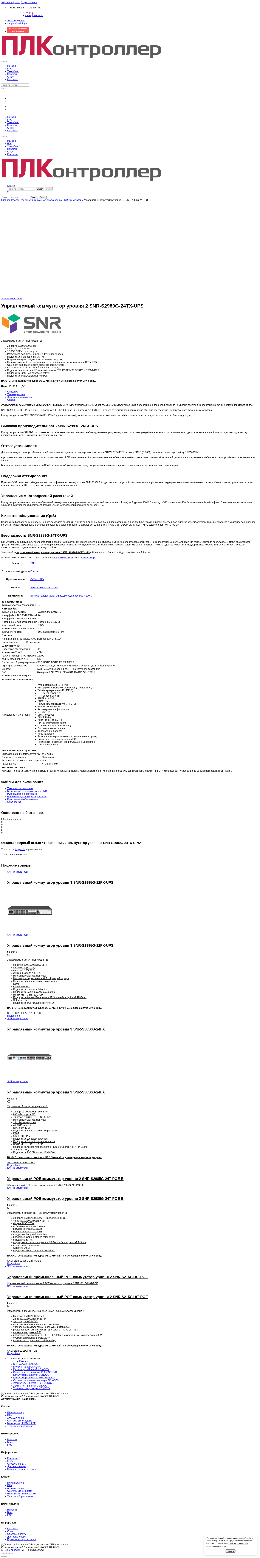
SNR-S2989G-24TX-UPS (44, 587)
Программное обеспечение (22, 799)
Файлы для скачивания (20, 397)
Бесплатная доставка (42, 595)
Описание (12, 391)
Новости (12, 74)
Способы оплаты (16, 1463)
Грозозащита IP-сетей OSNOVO (31, 1369)
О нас (10, 76)
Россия (34, 571)
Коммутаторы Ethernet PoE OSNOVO (33, 1377)
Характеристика (16, 394)
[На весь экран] (8, 1553)
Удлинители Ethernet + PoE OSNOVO (33, 1383)
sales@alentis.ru (34, 15)
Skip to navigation (10, 2)
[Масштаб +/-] (11, 1553)
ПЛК (9, 1415)
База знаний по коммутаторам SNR (27, 791)
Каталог (15, 200)
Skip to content (29, 2)
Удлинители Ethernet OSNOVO (30, 1385)
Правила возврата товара (21, 1469)
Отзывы (11, 400)
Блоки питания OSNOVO (27, 1366)
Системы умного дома (19, 1420)
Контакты (12, 79)
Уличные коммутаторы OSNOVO (31, 1388)
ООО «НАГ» (37, 579)
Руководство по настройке (22, 794)
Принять (230, 1551)
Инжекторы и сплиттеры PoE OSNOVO (35, 1372)
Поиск (48, 189)
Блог (9, 1442)
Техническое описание (20, 788)
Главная (6, 200)
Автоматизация (16, 1418)
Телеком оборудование (20, 1426)
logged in (20, 849)
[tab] (133, 391)
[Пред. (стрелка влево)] (2, 1556)
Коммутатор (88, 557)
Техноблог (13, 71)
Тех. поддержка (16, 20)
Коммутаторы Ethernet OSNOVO (31, 1375)
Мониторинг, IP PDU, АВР (21, 1423)
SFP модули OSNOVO (25, 1364)
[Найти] (2, 88)
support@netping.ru (17, 23)
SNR (33, 563)
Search (11, 186)
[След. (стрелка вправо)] (5, 1556)
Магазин (12, 66)
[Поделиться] (5, 1553)
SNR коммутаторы (73, 200)
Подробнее (13, 1016)
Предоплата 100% (81, 595)
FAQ (9, 68)
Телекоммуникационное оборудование (41, 200)
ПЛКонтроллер (15, 1412)
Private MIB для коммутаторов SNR (26, 796)
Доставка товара (16, 1466)
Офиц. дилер (63, 595)
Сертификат (14, 802)
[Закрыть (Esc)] (2, 1553)
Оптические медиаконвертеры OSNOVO (36, 1380)
